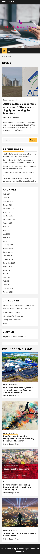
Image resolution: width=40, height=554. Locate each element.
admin (17, 118)
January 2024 (8, 292)
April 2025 (6, 238)
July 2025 (6, 227)
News (5, 323)
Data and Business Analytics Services (16, 309)
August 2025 (7, 223)
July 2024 (6, 270)
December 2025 (8, 209)
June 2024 (6, 274)
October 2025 (8, 216)
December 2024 (8, 252)
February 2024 (8, 288)
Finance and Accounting (10, 100)
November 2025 (8, 212)
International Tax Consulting (13, 316)
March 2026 (7, 198)
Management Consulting (12, 320)
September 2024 (9, 263)
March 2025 (7, 241)
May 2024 (6, 277)
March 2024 (7, 285)
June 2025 (6, 230)
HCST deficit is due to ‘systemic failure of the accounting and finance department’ (18, 390)
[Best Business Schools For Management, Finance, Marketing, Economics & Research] (20, 415)
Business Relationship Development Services (19, 305)
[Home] (4, 50)
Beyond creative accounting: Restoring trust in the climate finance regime (17, 487)
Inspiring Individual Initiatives (14, 337)
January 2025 (8, 249)
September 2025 (9, 220)
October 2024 (8, 259)
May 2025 (6, 234)
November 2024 (8, 256)
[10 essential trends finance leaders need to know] (20, 512)
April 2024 (6, 281)
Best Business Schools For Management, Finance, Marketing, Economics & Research (19, 438)
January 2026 (8, 205)
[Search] (36, 51)
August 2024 (7, 267)
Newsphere (31, 549)
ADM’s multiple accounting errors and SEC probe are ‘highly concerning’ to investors (19, 108)
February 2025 (8, 245)
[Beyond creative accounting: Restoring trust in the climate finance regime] (20, 464)
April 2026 (6, 194)
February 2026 (8, 201)
